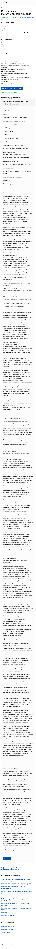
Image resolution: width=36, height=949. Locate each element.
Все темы (3, 8)
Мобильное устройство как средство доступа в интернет (17, 899)
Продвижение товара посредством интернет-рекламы (16, 892)
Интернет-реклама (7, 927)
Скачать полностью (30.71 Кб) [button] (12, 88)
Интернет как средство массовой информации (16, 884)
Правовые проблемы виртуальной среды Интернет (15, 904)
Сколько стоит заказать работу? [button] (13, 92)
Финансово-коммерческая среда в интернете (16, 896)
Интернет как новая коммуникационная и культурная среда (15, 880)
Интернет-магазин (7, 929)
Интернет (4, 912)
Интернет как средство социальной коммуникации (13, 887)
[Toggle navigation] (32, 2)
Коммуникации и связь (14, 8)
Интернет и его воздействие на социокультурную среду (17, 908)
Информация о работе (13, 868)
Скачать (15, 104)
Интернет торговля (7, 915)
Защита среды (6, 932)
